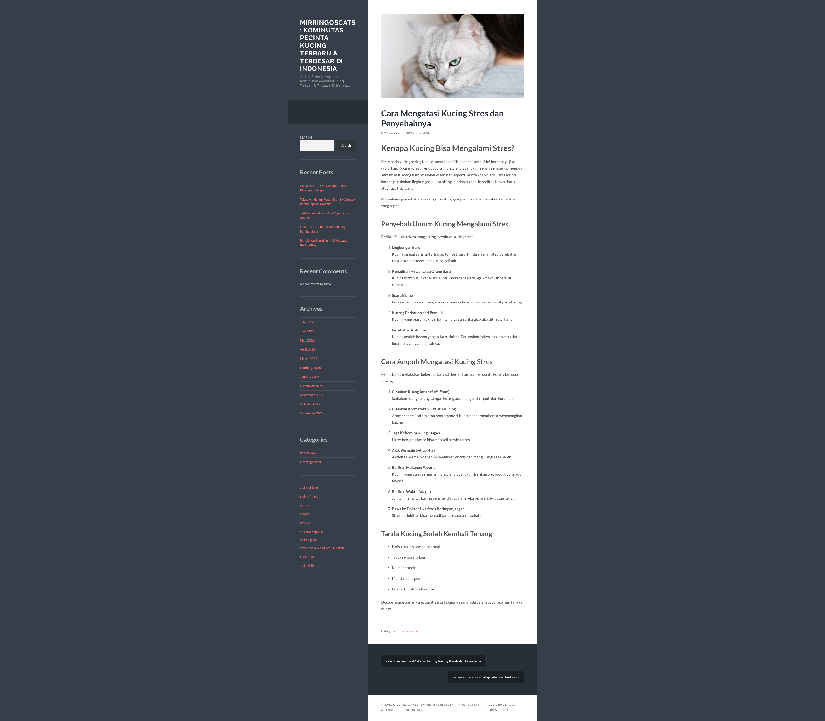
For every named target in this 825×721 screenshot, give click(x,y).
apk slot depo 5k (311, 532)
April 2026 (307, 349)
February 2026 (310, 368)
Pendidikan (308, 453)
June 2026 (307, 331)
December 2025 (311, 386)
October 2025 (310, 404)
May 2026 (307, 340)
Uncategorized (310, 462)
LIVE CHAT (308, 557)
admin (425, 133)
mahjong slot (309, 540)
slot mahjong (309, 487)
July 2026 (307, 322)
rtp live (305, 523)
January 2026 (310, 377)
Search (306, 137)
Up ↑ (505, 710)
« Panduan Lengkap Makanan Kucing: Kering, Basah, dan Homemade (433, 661)
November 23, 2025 (397, 133)
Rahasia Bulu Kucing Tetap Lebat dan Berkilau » (485, 677)
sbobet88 (306, 514)
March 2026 (309, 358)
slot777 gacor (310, 496)
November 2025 (311, 395)
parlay (304, 505)
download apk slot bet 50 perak (322, 548)
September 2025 (312, 413)
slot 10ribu (307, 565)
